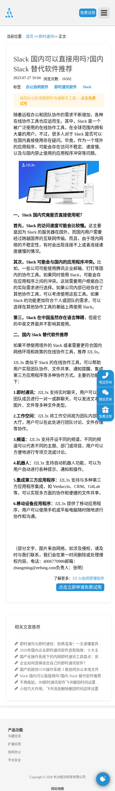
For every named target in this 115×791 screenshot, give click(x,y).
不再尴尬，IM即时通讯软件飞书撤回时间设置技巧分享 (61, 682)
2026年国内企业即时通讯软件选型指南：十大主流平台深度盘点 (61, 650)
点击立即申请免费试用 (80, 587)
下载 (6, 300)
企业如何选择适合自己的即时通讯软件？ (53, 663)
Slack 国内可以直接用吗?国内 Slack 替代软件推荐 (60, 676)
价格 (18, 123)
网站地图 (57, 789)
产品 (6, 74)
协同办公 (14, 752)
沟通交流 (14, 736)
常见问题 (18, 187)
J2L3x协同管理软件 (88, 578)
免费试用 (87, 13)
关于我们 (6, 252)
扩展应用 (14, 744)
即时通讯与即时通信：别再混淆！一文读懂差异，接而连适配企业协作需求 (61, 644)
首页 (6, 42)
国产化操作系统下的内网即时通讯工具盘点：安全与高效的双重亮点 (61, 657)
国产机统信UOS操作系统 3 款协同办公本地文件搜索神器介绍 (61, 670)
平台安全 (14, 760)
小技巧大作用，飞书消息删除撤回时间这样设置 (59, 689)
